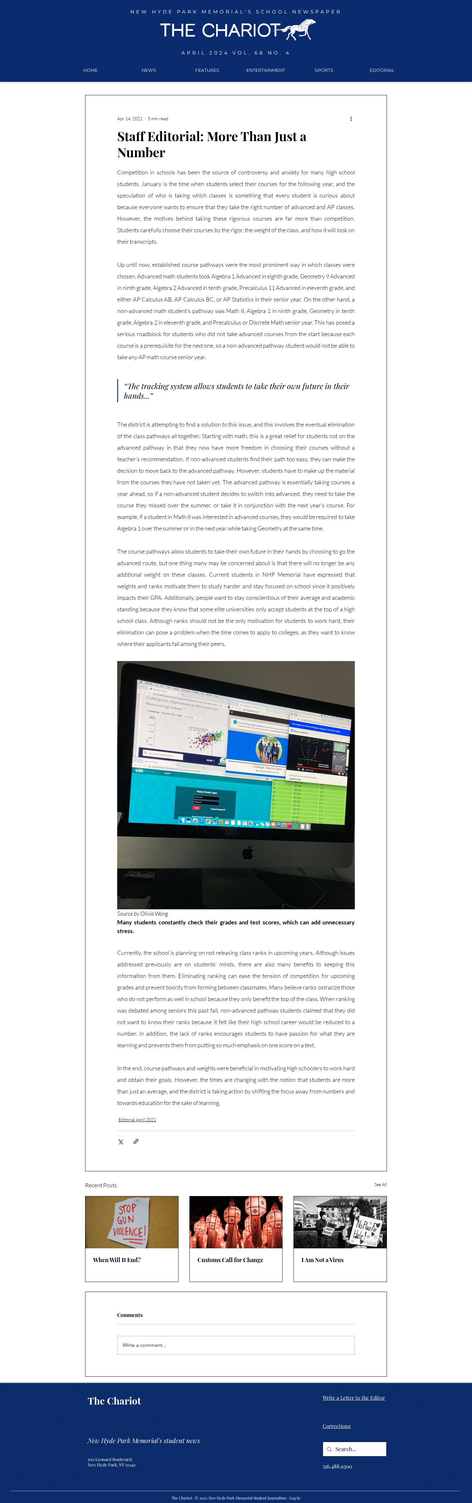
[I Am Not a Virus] (340, 1222)
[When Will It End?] (131, 1222)
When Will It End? (117, 1260)
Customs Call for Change (230, 1260)
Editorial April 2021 (137, 1119)
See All (380, 1184)
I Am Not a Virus (323, 1260)
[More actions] (351, 118)
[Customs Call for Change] (236, 1222)
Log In (294, 1497)
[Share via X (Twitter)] (120, 1141)
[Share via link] (136, 1141)
